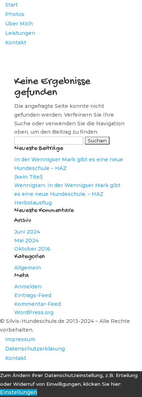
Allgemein (27, 267)
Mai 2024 (26, 240)
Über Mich (19, 23)
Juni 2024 (27, 231)
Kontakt (15, 42)
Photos (14, 14)
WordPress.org (34, 312)
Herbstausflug (33, 202)
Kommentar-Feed (37, 304)
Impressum (20, 339)
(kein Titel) (28, 177)
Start (11, 4)
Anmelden (28, 286)
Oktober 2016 (32, 249)
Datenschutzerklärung (35, 348)
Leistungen (20, 33)
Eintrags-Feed (32, 295)
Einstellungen (18, 392)
